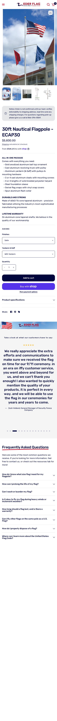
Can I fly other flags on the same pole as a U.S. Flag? (24, 520)
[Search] (48, 4)
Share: (5, 312)
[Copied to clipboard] (19, 311)
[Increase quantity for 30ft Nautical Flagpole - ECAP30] (13, 267)
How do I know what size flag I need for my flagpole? (22, 475)
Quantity (6, 262)
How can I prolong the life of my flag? (20, 484)
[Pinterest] (15, 311)
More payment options (28, 292)
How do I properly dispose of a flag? (19, 528)
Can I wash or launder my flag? (17, 491)
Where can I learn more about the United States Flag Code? (25, 537)
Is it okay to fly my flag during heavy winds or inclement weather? (24, 500)
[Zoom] (50, 13)
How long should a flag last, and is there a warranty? (22, 510)
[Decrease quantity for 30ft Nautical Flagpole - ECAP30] (4, 267)
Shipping (5, 144)
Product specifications (13, 300)
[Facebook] (11, 311)
